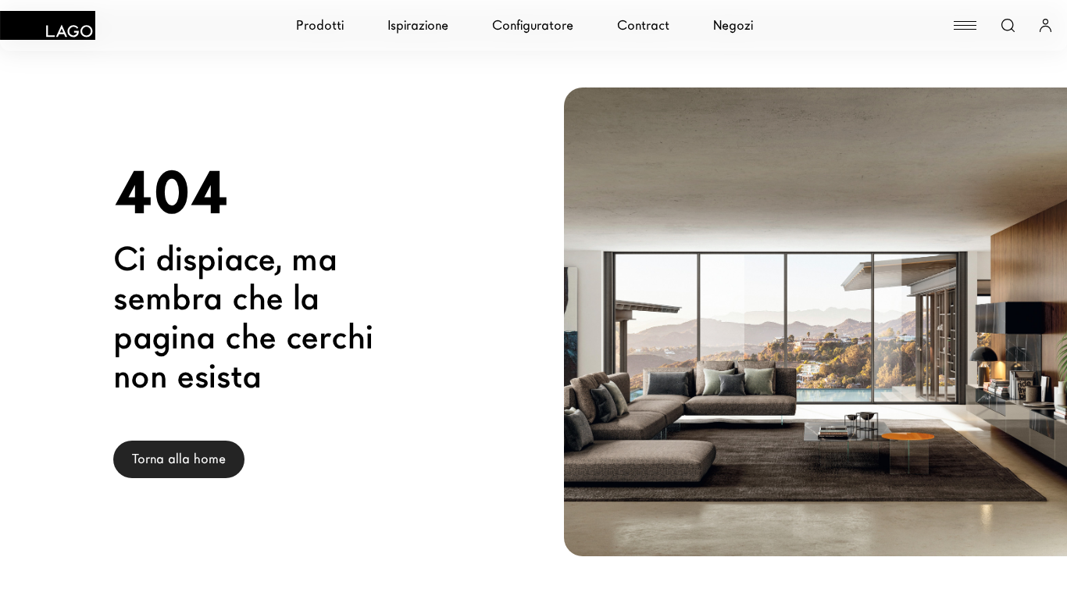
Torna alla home (179, 459)
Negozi (733, 25)
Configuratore (532, 25)
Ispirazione (417, 25)
